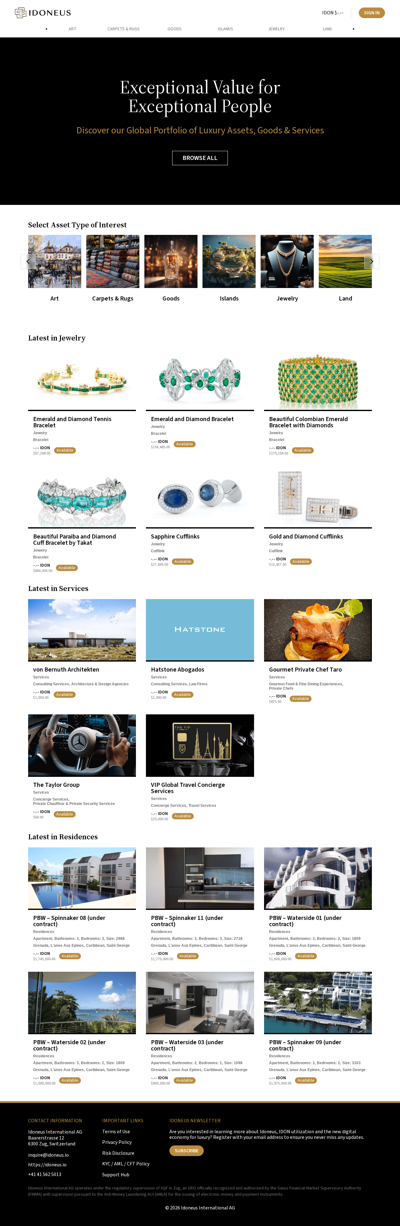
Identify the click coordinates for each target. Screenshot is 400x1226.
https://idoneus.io (47, 1165)
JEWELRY (276, 29)
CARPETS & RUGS (124, 29)
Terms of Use (116, 1132)
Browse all (200, 158)
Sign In (372, 12)
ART (73, 29)
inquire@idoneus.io (48, 1155)
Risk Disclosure (118, 1153)
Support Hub (115, 1175)
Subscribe (186, 1150)
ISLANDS (225, 29)
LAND (327, 29)
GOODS (175, 29)
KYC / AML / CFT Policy (125, 1164)
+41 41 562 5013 (44, 1175)
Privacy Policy (117, 1142)
